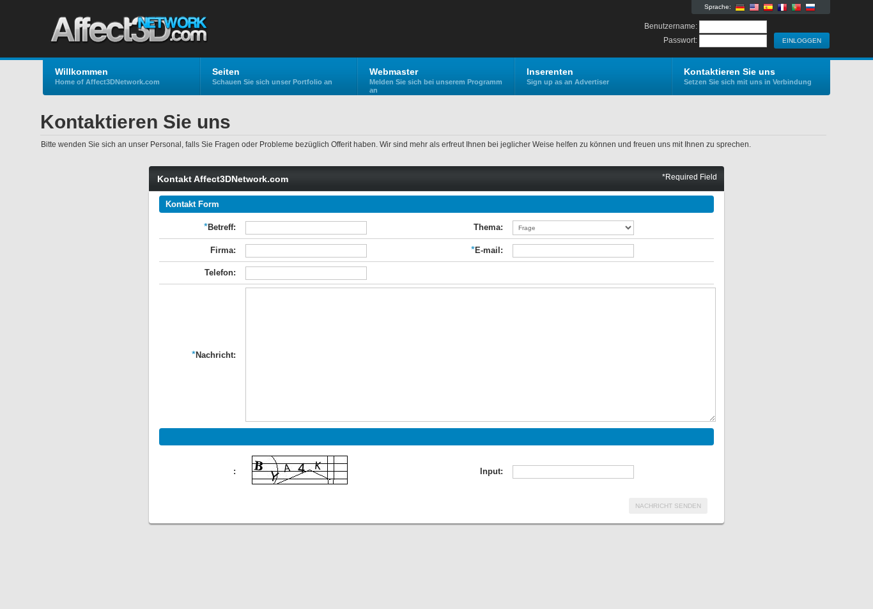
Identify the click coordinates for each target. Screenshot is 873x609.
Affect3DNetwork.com (195, 29)
